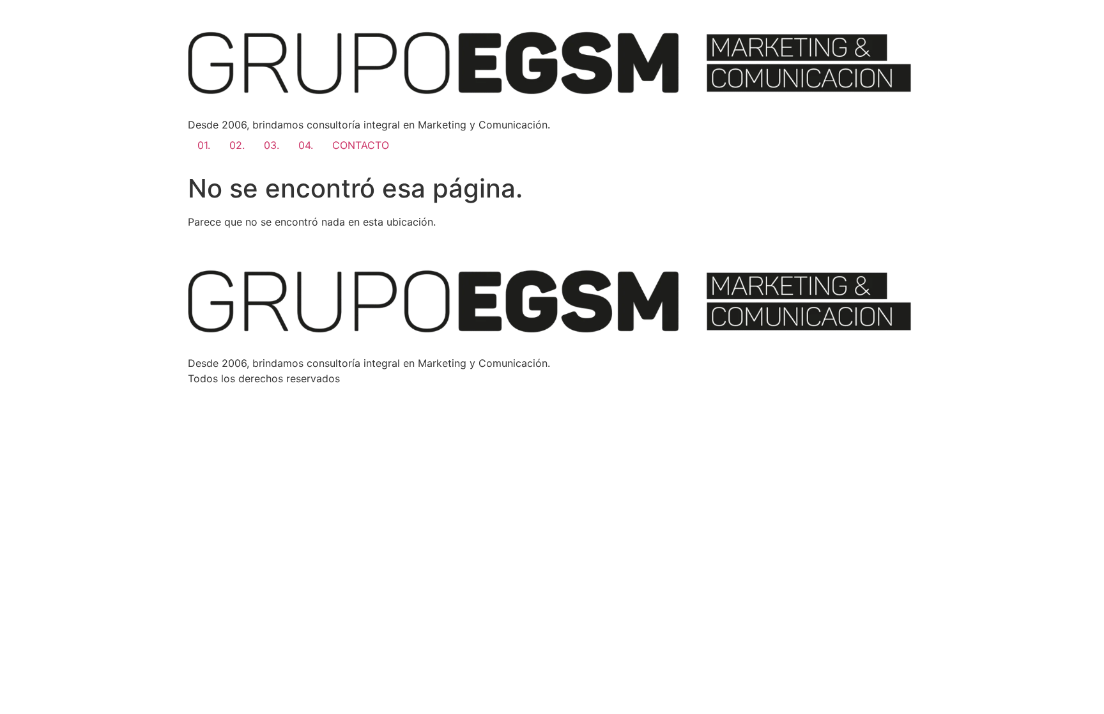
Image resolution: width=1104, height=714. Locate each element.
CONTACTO (360, 145)
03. (271, 145)
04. (305, 145)
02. (237, 145)
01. (203, 145)
